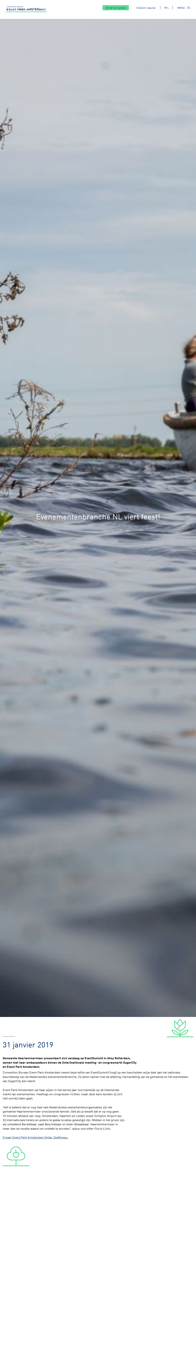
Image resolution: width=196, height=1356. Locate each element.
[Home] (26, 9)
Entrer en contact (115, 7)
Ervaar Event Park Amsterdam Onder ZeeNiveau (36, 1137)
